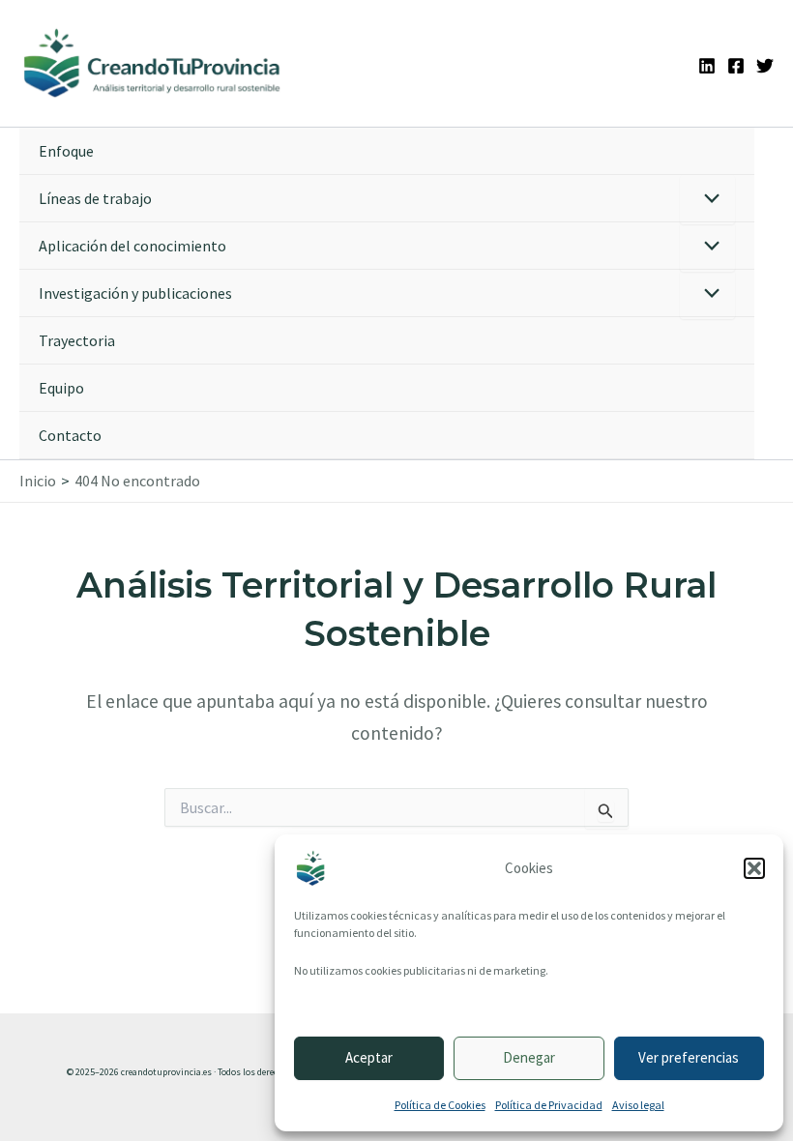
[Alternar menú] (707, 199)
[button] (754, 868)
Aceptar (369, 1057)
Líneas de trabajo (95, 198)
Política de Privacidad (548, 1104)
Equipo (61, 387)
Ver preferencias (688, 1057)
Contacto (70, 435)
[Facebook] (736, 65)
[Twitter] (765, 65)
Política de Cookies (440, 1104)
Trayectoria (77, 340)
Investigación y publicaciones (135, 293)
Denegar (529, 1057)
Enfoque (66, 151)
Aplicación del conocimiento (132, 245)
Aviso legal (638, 1104)
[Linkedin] (707, 65)
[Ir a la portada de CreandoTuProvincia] (152, 63)
